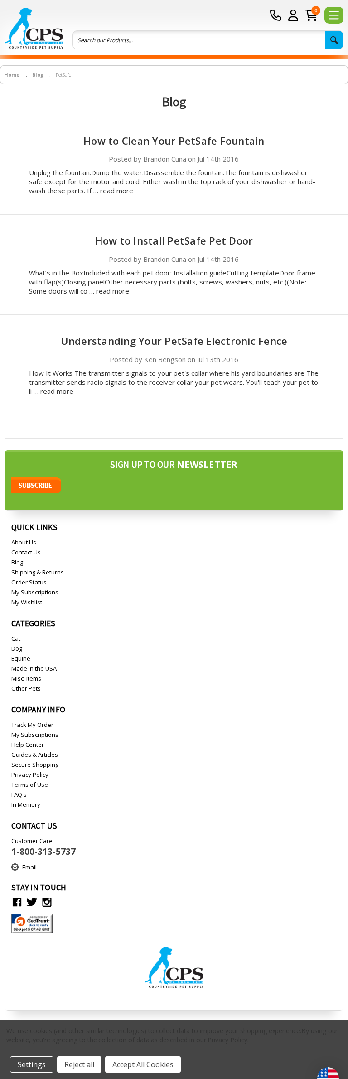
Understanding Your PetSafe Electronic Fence (174, 341)
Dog (16, 648)
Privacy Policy (29, 774)
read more (116, 190)
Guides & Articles (34, 754)
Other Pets (26, 688)
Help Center (27, 745)
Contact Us (26, 552)
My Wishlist (26, 602)
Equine (20, 658)
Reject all (79, 1064)
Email (29, 867)
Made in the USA (34, 668)
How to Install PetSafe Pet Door (174, 240)
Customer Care (43, 847)
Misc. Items (26, 678)
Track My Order (32, 725)
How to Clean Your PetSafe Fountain (174, 140)
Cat (15, 638)
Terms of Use (29, 784)
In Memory (25, 804)
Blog (17, 562)
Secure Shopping (34, 764)
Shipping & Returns (37, 572)
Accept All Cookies (143, 1064)
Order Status (29, 582)
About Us (23, 542)
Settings (32, 1064)
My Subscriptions (34, 592)
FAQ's (19, 794)
